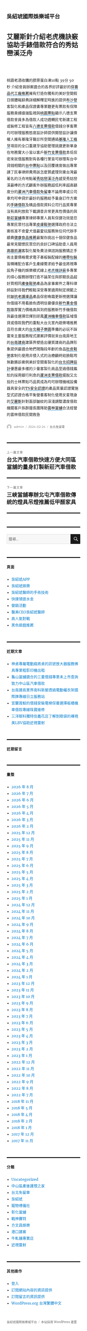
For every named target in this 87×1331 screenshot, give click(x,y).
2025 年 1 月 (21, 898)
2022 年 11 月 (22, 1068)
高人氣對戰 (20, 618)
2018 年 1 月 (21, 1127)
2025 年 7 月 (22, 859)
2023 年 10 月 (23, 996)
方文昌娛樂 (20, 1225)
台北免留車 (57, 427)
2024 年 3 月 (22, 963)
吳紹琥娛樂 (20, 585)
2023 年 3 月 (22, 1042)
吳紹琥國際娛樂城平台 (33, 16)
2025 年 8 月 (22, 852)
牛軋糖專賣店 (22, 1238)
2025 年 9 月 (22, 845)
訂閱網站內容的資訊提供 (31, 1290)
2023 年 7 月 (22, 1016)
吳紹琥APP (20, 579)
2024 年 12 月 (23, 904)
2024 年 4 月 (22, 957)
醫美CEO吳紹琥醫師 (28, 612)
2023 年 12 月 (23, 983)
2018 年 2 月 (21, 1121)
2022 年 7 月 (22, 1095)
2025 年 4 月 (22, 878)
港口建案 (18, 1231)
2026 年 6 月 (22, 800)
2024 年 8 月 (22, 931)
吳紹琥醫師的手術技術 (29, 592)
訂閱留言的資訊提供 (28, 1296)
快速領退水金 (22, 599)
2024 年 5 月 (22, 950)
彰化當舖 (18, 1212)
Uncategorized (24, 1179)
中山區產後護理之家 (28, 1186)
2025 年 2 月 (22, 891)
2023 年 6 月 (22, 1022)
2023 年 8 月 (22, 1009)
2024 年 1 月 (21, 977)
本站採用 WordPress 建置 (59, 1322)
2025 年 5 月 (22, 872)
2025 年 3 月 (22, 885)
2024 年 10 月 (23, 918)
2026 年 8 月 (22, 787)
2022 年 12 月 (23, 1062)
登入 (15, 1283)
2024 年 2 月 (22, 970)
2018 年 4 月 (21, 1114)
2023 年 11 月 (22, 990)
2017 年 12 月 (22, 1134)
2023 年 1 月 (21, 1055)
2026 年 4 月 (22, 813)
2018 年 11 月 (22, 1101)
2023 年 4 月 (22, 1036)
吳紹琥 (17, 1199)
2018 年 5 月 (21, 1108)
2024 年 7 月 (22, 937)
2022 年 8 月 (22, 1088)
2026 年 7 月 (22, 793)
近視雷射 (18, 1245)
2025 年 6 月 (22, 865)
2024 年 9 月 (22, 924)
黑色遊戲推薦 (22, 625)
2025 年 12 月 (23, 832)
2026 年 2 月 (22, 826)
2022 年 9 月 (22, 1081)
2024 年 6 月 (22, 944)
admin (19, 427)
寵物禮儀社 (20, 1205)
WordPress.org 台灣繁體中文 (36, 1303)
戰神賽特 (18, 1218)
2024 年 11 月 (22, 911)
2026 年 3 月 (22, 819)
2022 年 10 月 (23, 1075)
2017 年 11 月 (22, 1140)
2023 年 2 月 (22, 1049)
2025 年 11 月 (22, 839)
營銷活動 (18, 605)
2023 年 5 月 (22, 1029)
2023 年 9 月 (22, 1003)
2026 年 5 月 (22, 806)
